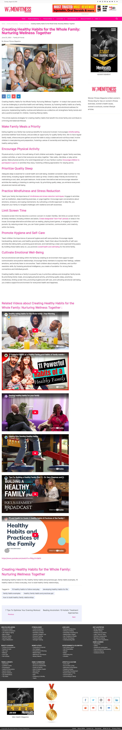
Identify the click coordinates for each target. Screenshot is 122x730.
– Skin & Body (5, 656)
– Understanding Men (68, 639)
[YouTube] (112, 1)
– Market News (36, 652)
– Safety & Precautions (8, 669)
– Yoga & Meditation (7, 639)
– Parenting (35, 673)
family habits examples (11, 593)
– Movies (64, 651)
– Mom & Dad (36, 671)
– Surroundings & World (69, 676)
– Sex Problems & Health (69, 636)
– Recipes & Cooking (99, 638)
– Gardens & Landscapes (100, 647)
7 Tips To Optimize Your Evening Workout (22, 610)
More (96, 18)
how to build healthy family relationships (18, 597)
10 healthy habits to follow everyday (25, 589)
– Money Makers (36, 656)
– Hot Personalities (67, 649)
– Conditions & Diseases (8, 630)
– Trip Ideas (4, 676)
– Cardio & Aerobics (37, 629)
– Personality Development (70, 671)
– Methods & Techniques (39, 654)
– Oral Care (4, 654)
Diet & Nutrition (72, 18)
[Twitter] (100, 1)
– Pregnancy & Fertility (38, 676)
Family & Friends (18, 37)
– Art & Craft (65, 664)
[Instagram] (102, 1)
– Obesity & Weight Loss (39, 634)
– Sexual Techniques (68, 638)
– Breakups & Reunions (69, 629)
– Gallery (95, 645)
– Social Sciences (67, 674)
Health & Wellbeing (33, 18)
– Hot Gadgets (36, 649)
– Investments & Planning (39, 651)
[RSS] (117, 708)
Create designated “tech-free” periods (53, 219)
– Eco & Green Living (68, 665)
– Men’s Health (5, 634)
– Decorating (96, 644)
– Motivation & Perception (69, 667)
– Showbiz (65, 656)
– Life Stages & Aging (7, 632)
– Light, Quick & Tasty (99, 634)
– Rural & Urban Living (68, 673)
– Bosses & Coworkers (38, 664)
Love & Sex (59, 18)
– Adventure (4, 664)
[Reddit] (109, 1)
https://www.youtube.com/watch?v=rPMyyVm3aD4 (21, 558)
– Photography (5, 667)
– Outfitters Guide (6, 665)
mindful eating (74, 132)
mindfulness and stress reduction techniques (47, 196)
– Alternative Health (7, 629)
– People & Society (67, 669)
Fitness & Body (47, 18)
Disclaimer (98, 728)
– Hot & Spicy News (68, 647)
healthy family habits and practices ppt (38, 593)
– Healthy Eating (97, 630)
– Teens (34, 678)
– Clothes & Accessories (8, 647)
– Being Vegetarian (98, 629)
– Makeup (4, 652)
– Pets (33, 674)
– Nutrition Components (100, 636)
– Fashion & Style (6, 649)
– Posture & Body (37, 638)
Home (23, 18)
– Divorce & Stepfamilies (39, 665)
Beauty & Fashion (86, 18)
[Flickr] (117, 1)
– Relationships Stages (68, 634)
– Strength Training (37, 639)
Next (73, 617)
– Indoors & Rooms (98, 651)
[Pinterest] (104, 1)
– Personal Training (37, 636)
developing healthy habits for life (55, 589)
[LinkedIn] (107, 1)
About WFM (81, 728)
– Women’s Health (6, 636)
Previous (11, 614)
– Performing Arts (67, 654)
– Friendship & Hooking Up (70, 632)
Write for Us (106, 728)
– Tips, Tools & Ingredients (100, 639)
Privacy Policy (116, 728)
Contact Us (89, 728)
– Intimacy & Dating (68, 630)
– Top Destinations (6, 674)
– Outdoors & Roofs (98, 652)
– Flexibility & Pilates (38, 632)
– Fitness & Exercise (37, 630)
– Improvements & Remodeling (102, 649)
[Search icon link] (116, 19)
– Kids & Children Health (39, 669)
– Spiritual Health (6, 638)
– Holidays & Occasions (99, 632)
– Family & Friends (37, 667)
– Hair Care (4, 651)
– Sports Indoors (6, 671)
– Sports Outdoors (6, 673)
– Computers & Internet (38, 647)
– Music (64, 652)
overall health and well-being (48, 247)
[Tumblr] (114, 1)
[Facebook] (97, 1)
